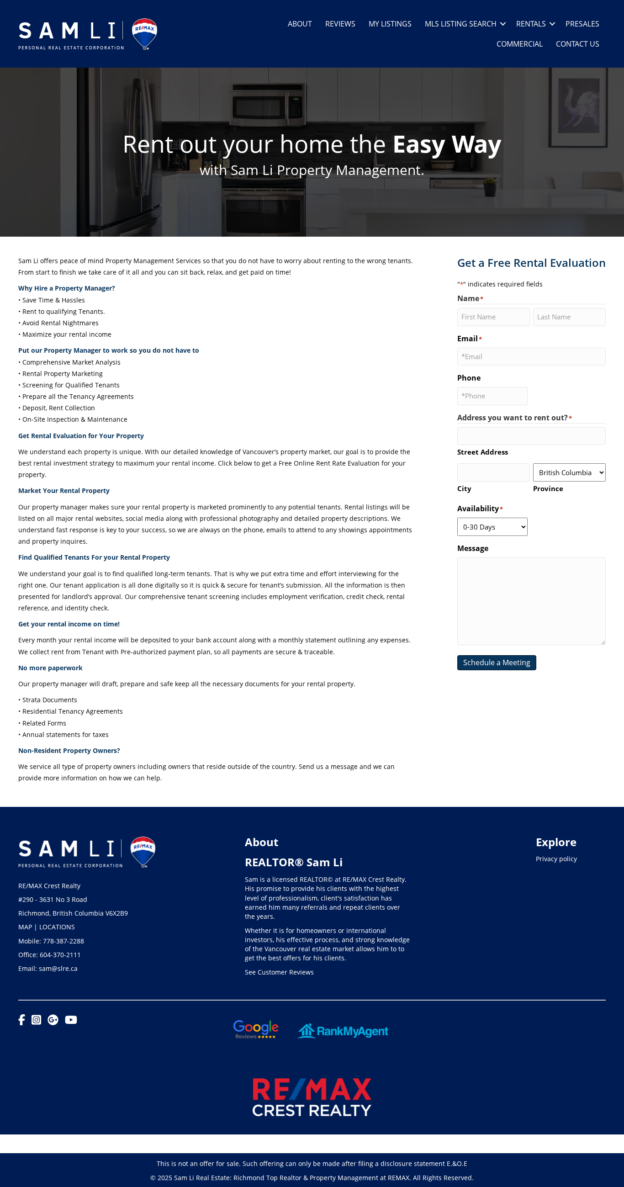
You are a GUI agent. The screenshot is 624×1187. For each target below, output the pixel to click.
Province (548, 488)
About (300, 24)
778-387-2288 (63, 941)
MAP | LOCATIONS (46, 926)
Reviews (340, 24)
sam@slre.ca (58, 968)
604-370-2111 (60, 954)
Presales (582, 24)
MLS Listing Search (461, 24)
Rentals (531, 24)
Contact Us (577, 44)
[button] (503, 24)
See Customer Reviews (279, 972)
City (464, 488)
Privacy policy (556, 858)
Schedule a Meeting (496, 662)
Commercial (520, 44)
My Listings (390, 24)
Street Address (482, 451)
